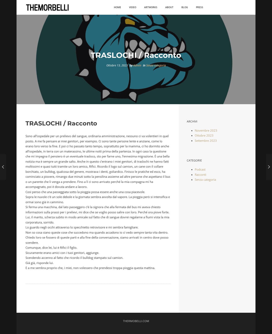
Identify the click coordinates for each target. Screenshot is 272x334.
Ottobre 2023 (204, 135)
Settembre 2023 (206, 141)
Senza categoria (156, 65)
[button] (117, 7)
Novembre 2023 (206, 130)
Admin (137, 65)
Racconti (200, 175)
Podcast (200, 169)
